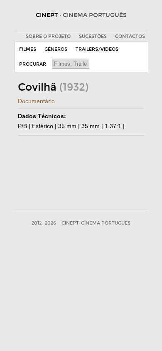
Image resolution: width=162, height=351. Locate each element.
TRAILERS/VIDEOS (97, 49)
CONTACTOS (130, 36)
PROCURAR (32, 64)
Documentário (36, 101)
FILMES (27, 49)
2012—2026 (44, 223)
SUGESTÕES (93, 36)
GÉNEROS (55, 49)
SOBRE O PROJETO (48, 36)
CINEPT (81, 15)
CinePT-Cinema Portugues (95, 223)
